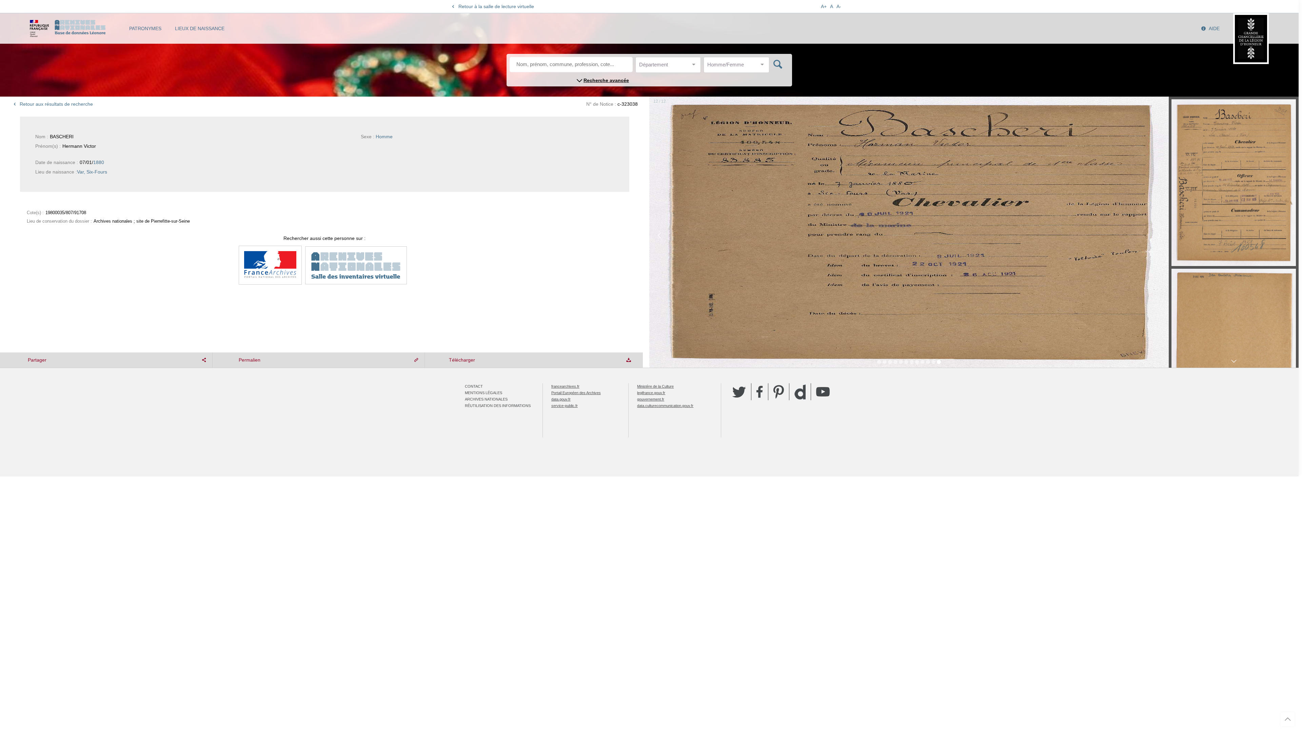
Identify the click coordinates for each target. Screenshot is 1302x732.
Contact (474, 386)
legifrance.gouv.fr (651, 393)
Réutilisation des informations (498, 406)
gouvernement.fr (650, 399)
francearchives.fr (565, 386)
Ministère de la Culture (655, 386)
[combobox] (669, 66)
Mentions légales (483, 393)
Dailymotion (800, 392)
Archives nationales (486, 399)
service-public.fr (564, 406)
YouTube (823, 391)
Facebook (759, 391)
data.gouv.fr (561, 399)
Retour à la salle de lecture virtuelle (496, 6)
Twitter (739, 391)
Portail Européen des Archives (576, 393)
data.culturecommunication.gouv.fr (665, 406)
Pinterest (778, 391)
